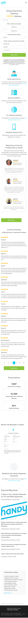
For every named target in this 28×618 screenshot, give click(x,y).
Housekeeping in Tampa (10, 583)
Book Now (11, 220)
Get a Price (14, 55)
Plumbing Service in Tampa (10, 590)
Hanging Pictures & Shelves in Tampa (13, 579)
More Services (7, 593)
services (8, 603)
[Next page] (24, 362)
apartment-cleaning (15, 603)
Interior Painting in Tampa (10, 585)
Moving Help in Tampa (9, 588)
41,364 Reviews (17, 16)
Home (4, 603)
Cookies (23, 614)
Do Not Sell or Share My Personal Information (11, 614)
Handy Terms (20, 59)
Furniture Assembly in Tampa (11, 576)
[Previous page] (4, 362)
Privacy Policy (6, 60)
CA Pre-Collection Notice (15, 613)
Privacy (7, 613)
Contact (3, 613)
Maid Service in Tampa (9, 586)
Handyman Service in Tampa (11, 578)
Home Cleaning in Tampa (10, 581)
